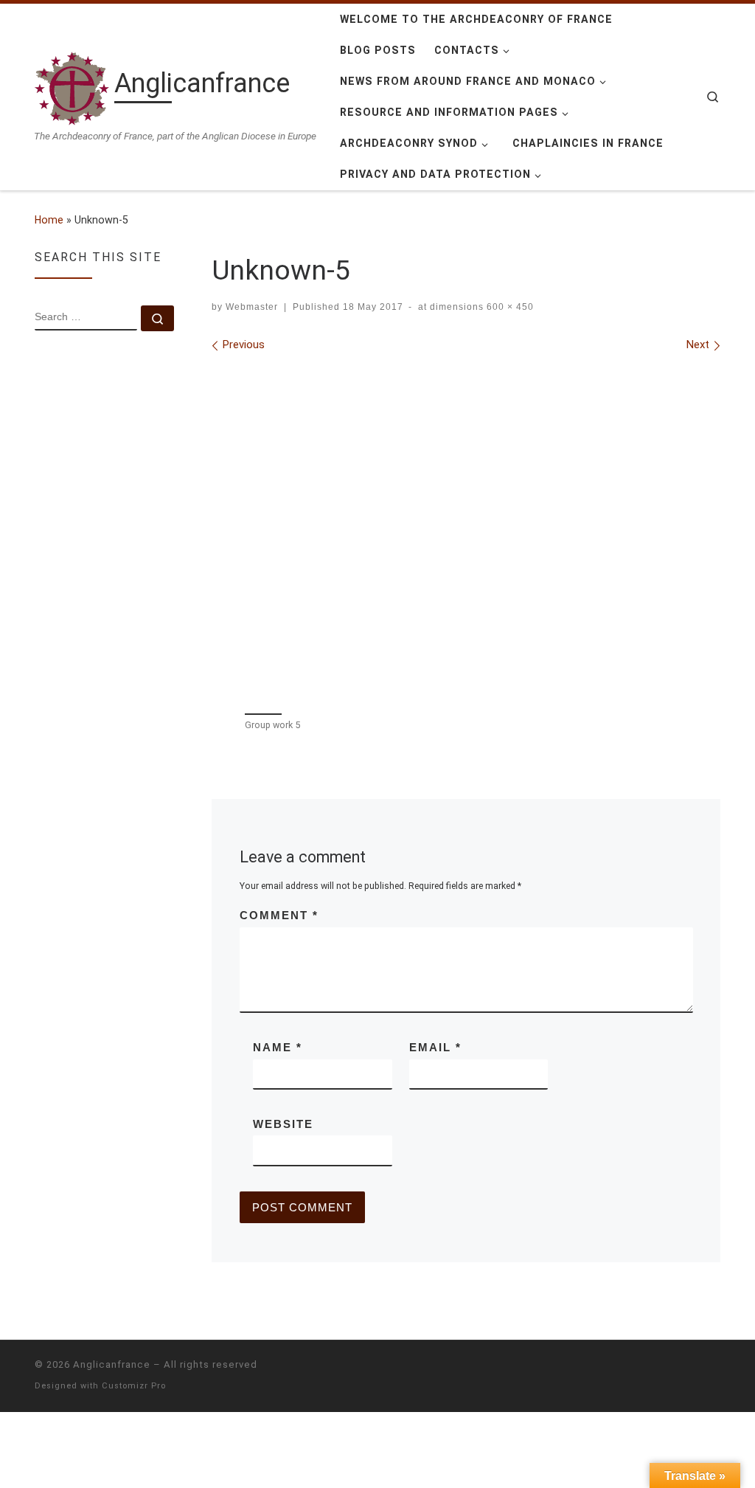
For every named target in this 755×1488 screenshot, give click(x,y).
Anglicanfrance (111, 1364)
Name (277, 1047)
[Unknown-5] (466, 530)
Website (283, 1124)
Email (435, 1047)
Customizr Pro (134, 1386)
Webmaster (252, 307)
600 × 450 (509, 307)
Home (49, 220)
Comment (279, 915)
